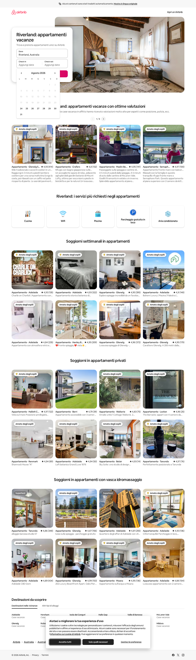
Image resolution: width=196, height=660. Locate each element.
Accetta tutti (65, 642)
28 (44, 108)
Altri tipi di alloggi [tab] (50, 605)
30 (55, 108)
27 (38, 108)
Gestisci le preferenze (131, 642)
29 (49, 108)
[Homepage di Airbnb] (19, 12)
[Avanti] (103, 119)
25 (27, 108)
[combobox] (42, 54)
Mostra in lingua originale (125, 3)
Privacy (35, 655)
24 (21, 108)
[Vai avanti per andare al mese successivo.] (55, 73)
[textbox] (29, 65)
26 (32, 108)
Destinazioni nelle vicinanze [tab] (24, 605)
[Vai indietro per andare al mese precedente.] (21, 73)
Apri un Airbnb (175, 12)
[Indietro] (92, 119)
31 (21, 114)
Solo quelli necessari (98, 642)
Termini (44, 655)
